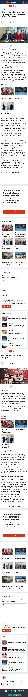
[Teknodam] (10, 2)
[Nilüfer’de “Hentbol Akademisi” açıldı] (21, 94)
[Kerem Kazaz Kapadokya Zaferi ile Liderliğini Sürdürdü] (7, 94)
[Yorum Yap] (2, 49)
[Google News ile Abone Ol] (5, 46)
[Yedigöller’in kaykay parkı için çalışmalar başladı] (7, 258)
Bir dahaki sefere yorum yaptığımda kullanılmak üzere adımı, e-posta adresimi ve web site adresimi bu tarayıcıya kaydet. (15, 302)
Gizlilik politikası (16, 695)
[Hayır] (26, 693)
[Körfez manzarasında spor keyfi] (20, 244)
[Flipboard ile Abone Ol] (13, 46)
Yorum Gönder (6, 306)
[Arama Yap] (26, 3)
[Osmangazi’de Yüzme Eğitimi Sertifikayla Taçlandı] (20, 258)
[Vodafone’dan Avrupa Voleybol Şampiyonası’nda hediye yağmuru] (14, 325)
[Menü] (2, 2)
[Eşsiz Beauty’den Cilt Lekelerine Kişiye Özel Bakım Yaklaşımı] (14, 332)
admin (6, 21)
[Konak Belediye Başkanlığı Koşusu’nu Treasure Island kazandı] (7, 109)
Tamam (10, 695)
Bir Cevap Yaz (6, 272)
